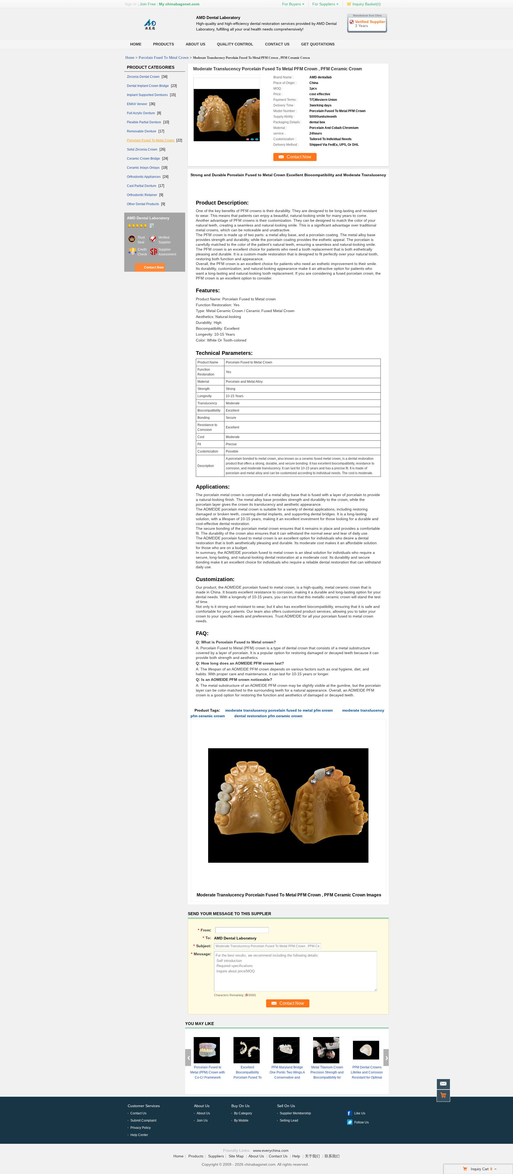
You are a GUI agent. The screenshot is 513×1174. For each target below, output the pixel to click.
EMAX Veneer (137, 104)
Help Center (139, 1135)
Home (135, 44)
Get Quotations (318, 44)
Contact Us (277, 44)
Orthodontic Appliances (144, 177)
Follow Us (361, 1122)
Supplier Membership (295, 1113)
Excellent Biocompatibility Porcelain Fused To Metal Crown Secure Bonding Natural (247, 1077)
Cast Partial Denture (142, 186)
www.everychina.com (271, 1150)
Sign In (131, 4)
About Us (195, 44)
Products (163, 44)
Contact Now (154, 267)
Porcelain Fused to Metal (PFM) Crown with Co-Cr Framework (207, 1072)
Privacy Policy (140, 1128)
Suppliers (216, 1156)
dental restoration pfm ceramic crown (268, 716)
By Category (243, 1113)
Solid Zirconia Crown (142, 149)
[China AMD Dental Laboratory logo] (150, 30)
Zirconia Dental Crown (143, 77)
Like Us (359, 1113)
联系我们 (332, 1156)
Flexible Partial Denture (144, 122)
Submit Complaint (143, 1120)
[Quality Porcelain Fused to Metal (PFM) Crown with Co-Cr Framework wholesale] (207, 1050)
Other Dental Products (143, 204)
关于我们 (312, 1156)
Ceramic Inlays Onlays (143, 168)
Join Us (202, 1120)
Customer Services (144, 1106)
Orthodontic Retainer (142, 195)
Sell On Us (286, 1106)
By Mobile (241, 1120)
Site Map (236, 1156)
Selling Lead (289, 1120)
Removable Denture (142, 131)
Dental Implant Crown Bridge (148, 86)
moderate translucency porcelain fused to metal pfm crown (279, 710)
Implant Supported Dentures (148, 95)
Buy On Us (240, 1106)
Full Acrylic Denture (141, 113)
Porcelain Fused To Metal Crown (164, 58)
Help (296, 1156)
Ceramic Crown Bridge (144, 158)
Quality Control (235, 44)
